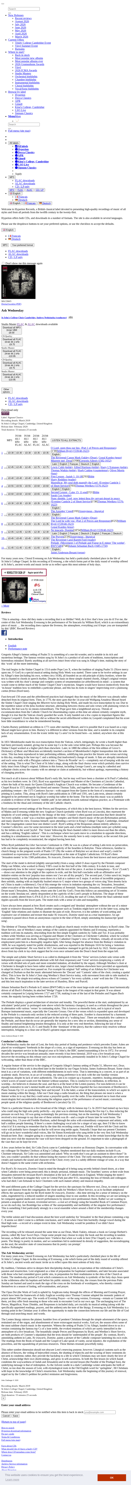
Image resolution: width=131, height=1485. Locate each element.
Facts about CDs (8, 1446)
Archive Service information (14, 1464)
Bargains (20, 48)
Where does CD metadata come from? (18, 1452)
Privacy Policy (8, 1467)
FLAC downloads (25, 180)
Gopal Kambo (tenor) (110, 457)
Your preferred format (22, 245)
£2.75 (37, 467)
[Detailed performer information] (70, 317)
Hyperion (20, 94)
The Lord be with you (81, 520)
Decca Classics (23, 97)
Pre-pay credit (7, 1434)
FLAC (20, 190)
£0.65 (37, 494)
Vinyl (18, 67)
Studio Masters (23, 73)
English (16, 203)
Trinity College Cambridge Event (33, 42)
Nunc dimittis (85, 500)
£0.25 (37, 514)
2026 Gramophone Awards (29, 64)
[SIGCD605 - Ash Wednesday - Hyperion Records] (18, 298)
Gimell (18, 104)
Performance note (17, 648)
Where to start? (16, 52)
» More (5, 605)
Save (15, 1416)
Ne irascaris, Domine (62, 530)
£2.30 (37, 532)
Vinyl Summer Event (26, 45)
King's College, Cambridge (29, 107)
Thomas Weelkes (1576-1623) (91, 485)
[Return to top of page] (13, 1421)
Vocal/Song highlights (27, 88)
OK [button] (112, 1477)
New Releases (16, 15)
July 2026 (20, 24)
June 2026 (20, 27)
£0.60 (37, 486)
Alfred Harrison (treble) (86, 467)
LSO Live (20, 110)
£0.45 (37, 478)
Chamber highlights (25, 79)
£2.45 (11, 467)
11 (2, 547)
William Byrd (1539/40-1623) (73, 451)
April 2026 (21, 33)
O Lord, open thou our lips (83, 447)
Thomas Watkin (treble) (63, 470)
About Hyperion (8, 1470)
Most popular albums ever (29, 61)
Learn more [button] (12, 1479)
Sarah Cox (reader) (61, 495)
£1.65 (37, 547)
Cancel (6, 1416)
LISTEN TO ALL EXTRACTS (66, 440)
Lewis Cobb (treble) (61, 467)
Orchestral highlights (26, 76)
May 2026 (20, 30)
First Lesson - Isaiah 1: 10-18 (66, 476)
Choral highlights (24, 85)
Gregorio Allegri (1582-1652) (95, 460)
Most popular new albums (29, 58)
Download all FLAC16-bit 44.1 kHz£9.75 (12, 342)
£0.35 (37, 453)
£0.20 (11, 514)
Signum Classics (24, 113)
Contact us (6, 1455)
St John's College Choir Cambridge (18, 317)
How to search (7, 1427)
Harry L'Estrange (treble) (113, 467)
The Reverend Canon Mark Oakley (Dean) (74, 457)
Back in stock (22, 55)
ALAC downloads (25, 183)
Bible (91, 476)
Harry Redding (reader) (63, 479)
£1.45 (11, 547)
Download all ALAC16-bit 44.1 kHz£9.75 (12, 365)
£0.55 (11, 486)
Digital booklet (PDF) (11, 304)
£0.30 (11, 453)
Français (22, 196)
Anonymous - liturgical (91, 511)
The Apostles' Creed (62, 511)
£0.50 (37, 538)
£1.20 (11, 524)
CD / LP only (22, 186)
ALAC (29, 190)
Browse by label (17, 91)
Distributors (6, 1460)
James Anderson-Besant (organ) (68, 552)
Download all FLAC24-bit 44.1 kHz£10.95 (12, 353)
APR (17, 101)
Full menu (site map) (19, 130)
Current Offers (16, 39)
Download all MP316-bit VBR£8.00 (11, 330)
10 (2, 538)
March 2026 (21, 36)
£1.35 (37, 524)
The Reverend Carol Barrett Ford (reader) (73, 539)
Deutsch (22, 199)
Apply (18, 173)
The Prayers (57, 536)
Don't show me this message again (23, 263)
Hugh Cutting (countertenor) (93, 470)
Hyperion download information (16, 1431)
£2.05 (11, 532)
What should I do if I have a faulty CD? (19, 1449)
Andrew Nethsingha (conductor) (51, 317)
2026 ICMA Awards (26, 70)
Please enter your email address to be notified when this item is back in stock (42, 1412)
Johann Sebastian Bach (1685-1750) (88, 545)
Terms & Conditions (10, 1437)
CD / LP (40, 190)
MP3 (12, 177)
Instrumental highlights (27, 82)
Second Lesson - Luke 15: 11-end (69, 492)
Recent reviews (23, 18)
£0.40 (11, 478)
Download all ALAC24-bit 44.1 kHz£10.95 (12, 377)
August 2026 (22, 21)
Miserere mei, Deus (61, 460)
